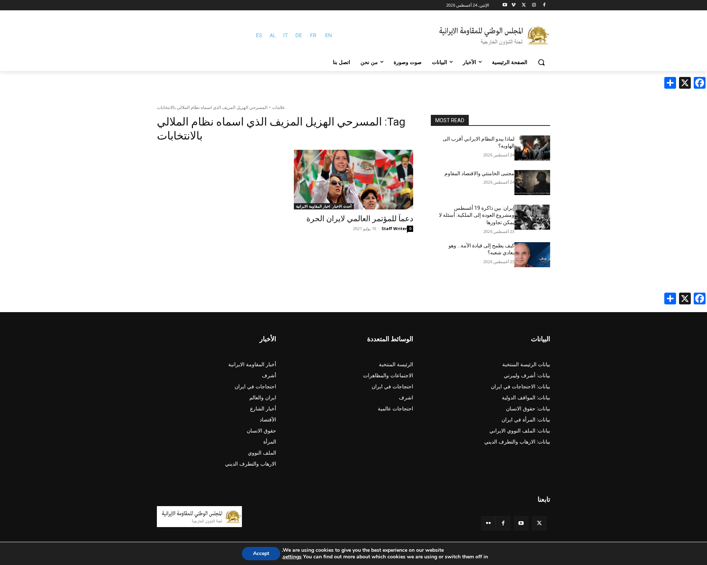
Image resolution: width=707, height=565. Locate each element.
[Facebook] (544, 5)
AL (273, 35)
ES (259, 35)
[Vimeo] (513, 5)
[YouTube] (521, 523)
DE (298, 35)
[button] (541, 62)
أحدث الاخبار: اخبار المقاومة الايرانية (324, 206)
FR (313, 35)
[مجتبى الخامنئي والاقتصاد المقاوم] (532, 182)
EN (328, 35)
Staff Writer (394, 228)
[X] (524, 5)
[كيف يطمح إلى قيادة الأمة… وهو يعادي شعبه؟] (532, 254)
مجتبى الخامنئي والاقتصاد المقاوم (479, 173)
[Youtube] (505, 5)
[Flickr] (488, 523)
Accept (261, 553)
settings (292, 557)
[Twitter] (539, 523)
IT (285, 35)
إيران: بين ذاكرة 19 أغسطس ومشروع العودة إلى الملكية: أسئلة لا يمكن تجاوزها (476, 215)
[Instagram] (534, 5)
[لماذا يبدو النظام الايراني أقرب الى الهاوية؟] (532, 147)
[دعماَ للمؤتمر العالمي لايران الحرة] (353, 179)
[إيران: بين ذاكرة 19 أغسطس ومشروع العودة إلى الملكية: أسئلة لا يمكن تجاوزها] (532, 217)
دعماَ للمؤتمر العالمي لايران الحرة (359, 218)
